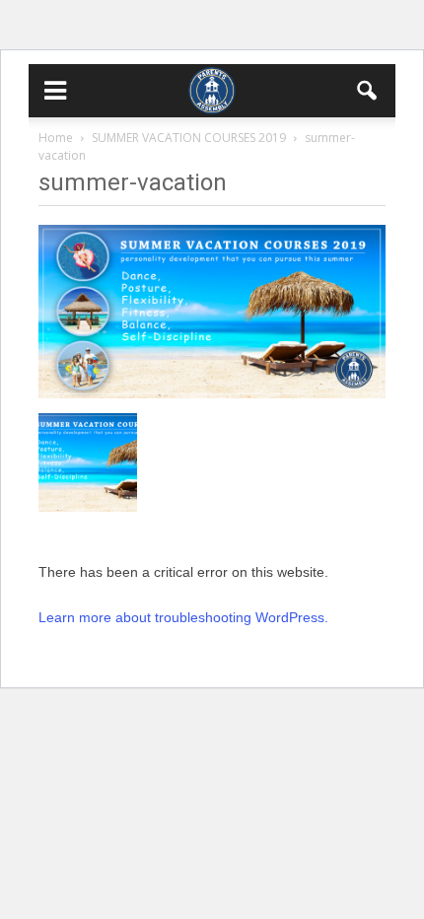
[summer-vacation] (212, 393)
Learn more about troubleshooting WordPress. (183, 617)
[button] (367, 90)
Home (55, 137)
